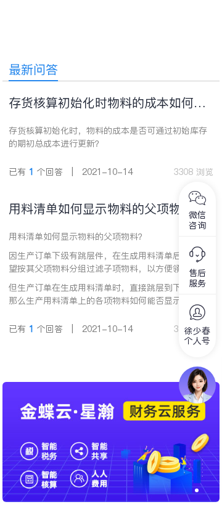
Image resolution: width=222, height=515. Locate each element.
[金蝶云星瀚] (111, 388)
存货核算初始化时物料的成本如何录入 (107, 103)
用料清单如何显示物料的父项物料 (101, 208)
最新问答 (33, 69)
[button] (197, 490)
